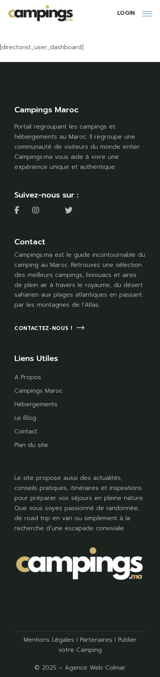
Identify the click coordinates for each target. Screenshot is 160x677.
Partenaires (96, 640)
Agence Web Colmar (95, 667)
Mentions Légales (49, 640)
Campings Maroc (38, 391)
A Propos (27, 377)
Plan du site (31, 445)
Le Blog (25, 418)
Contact (25, 431)
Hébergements (35, 404)
